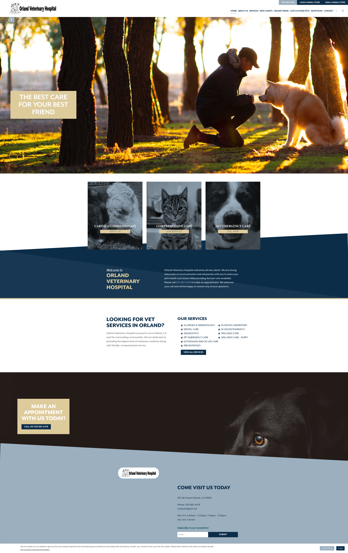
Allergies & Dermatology (199, 325)
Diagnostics (191, 333)
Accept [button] (340, 548)
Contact (328, 11)
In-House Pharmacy (233, 329)
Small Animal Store (335, 2)
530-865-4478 (288, 2)
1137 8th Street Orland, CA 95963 (194, 498)
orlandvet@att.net (187, 508)
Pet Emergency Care (196, 337)
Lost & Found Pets (300, 11)
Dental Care (191, 329)
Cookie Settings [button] (327, 548)
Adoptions (317, 11)
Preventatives (192, 345)
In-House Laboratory (234, 325)
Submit (223, 534)
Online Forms (281, 11)
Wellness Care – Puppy (234, 337)
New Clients (266, 11)
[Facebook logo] (11, 19)
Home (234, 11)
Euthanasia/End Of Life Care (201, 341)
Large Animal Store (310, 2)
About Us (243, 11)
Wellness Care (230, 333)
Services (253, 11)
